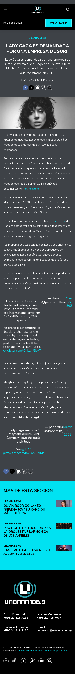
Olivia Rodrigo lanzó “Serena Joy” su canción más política (24, 509)
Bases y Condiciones (30, 650)
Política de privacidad (56, 650)
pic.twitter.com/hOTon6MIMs (23, 453)
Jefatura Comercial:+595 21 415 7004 (49, 616)
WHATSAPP (58, 23)
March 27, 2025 (70, 302)
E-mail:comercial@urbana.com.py (54, 629)
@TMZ (26, 449)
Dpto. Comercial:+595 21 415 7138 (15, 616)
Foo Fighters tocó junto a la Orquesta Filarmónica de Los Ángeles (27, 531)
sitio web (60, 221)
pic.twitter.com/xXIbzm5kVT (21, 350)
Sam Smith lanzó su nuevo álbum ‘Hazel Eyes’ (26, 552)
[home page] (37, 9)
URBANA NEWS (38, 38)
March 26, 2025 (67, 431)
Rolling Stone (31, 189)
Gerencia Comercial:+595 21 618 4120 (16, 629)
